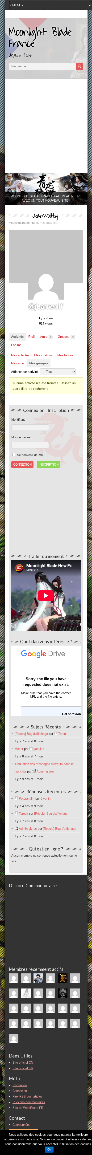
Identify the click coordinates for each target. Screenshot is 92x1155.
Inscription (49, 464)
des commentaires (29, 1102)
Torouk (62, 734)
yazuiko (38, 749)
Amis (45, 336)
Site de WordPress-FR (28, 1108)
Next (81, 187)
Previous (10, 187)
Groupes (66, 336)
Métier (19, 749)
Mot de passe (20, 437)
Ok (49, 1149)
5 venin (45, 798)
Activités (17, 336)
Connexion (20, 1091)
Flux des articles (27, 1096)
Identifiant (18, 419)
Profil (31, 336)
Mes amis (18, 363)
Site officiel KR (23, 1068)
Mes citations (43, 355)
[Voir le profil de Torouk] (55, 734)
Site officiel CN (23, 1062)
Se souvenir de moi (29, 455)
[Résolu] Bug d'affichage (31, 734)
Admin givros (45, 771)
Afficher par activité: (25, 372)
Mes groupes (38, 363)
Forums (16, 345)
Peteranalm (26, 798)
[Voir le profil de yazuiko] (31, 749)
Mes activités (20, 355)
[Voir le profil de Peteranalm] (16, 798)
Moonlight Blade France (40, 38)
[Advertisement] (46, 124)
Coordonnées (21, 1125)
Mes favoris (65, 355)
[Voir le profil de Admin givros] (34, 771)
